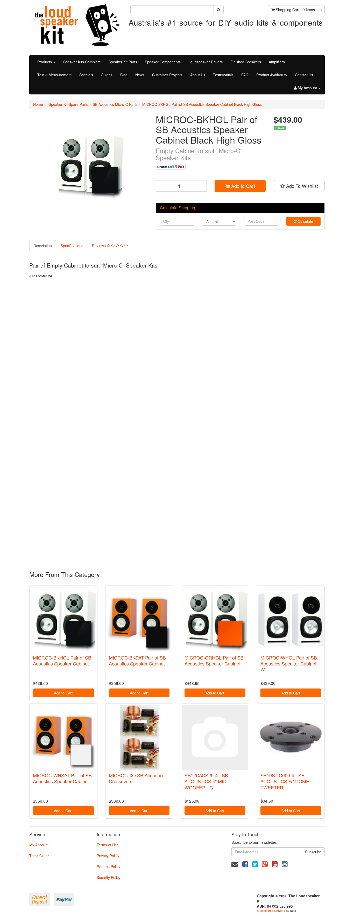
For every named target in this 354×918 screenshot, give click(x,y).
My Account (38, 844)
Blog (124, 74)
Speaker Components (163, 61)
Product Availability (271, 74)
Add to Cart (242, 185)
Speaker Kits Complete (82, 61)
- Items (295, 9)
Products (45, 61)
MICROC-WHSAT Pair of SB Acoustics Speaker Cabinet (62, 778)
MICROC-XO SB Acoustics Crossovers (137, 778)
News (139, 74)
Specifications (72, 245)
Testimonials (223, 74)
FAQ (245, 74)
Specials (86, 74)
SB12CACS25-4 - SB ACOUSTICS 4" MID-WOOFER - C (206, 781)
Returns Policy (108, 866)
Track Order (39, 855)
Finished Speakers (245, 61)
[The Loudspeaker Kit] (76, 24)
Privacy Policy (108, 855)
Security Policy (109, 877)
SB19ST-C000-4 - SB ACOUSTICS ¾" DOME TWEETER (284, 781)
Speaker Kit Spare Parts (68, 104)
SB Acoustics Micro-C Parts (115, 104)
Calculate (305, 221)
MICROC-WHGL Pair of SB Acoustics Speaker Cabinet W (288, 663)
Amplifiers (277, 61)
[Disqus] (177, 351)
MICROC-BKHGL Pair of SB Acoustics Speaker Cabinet (62, 660)
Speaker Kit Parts (123, 61)
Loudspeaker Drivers (205, 61)
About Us (197, 74)
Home (38, 104)
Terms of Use (108, 844)
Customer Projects (167, 74)
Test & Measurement (54, 74)
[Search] (219, 9)
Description (42, 245)
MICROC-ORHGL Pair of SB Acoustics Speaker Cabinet (214, 660)
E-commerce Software (271, 910)
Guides (106, 74)
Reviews (99, 245)
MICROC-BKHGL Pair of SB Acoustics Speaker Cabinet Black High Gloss (202, 104)
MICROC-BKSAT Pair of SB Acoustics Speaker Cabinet (137, 660)
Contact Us (304, 74)
